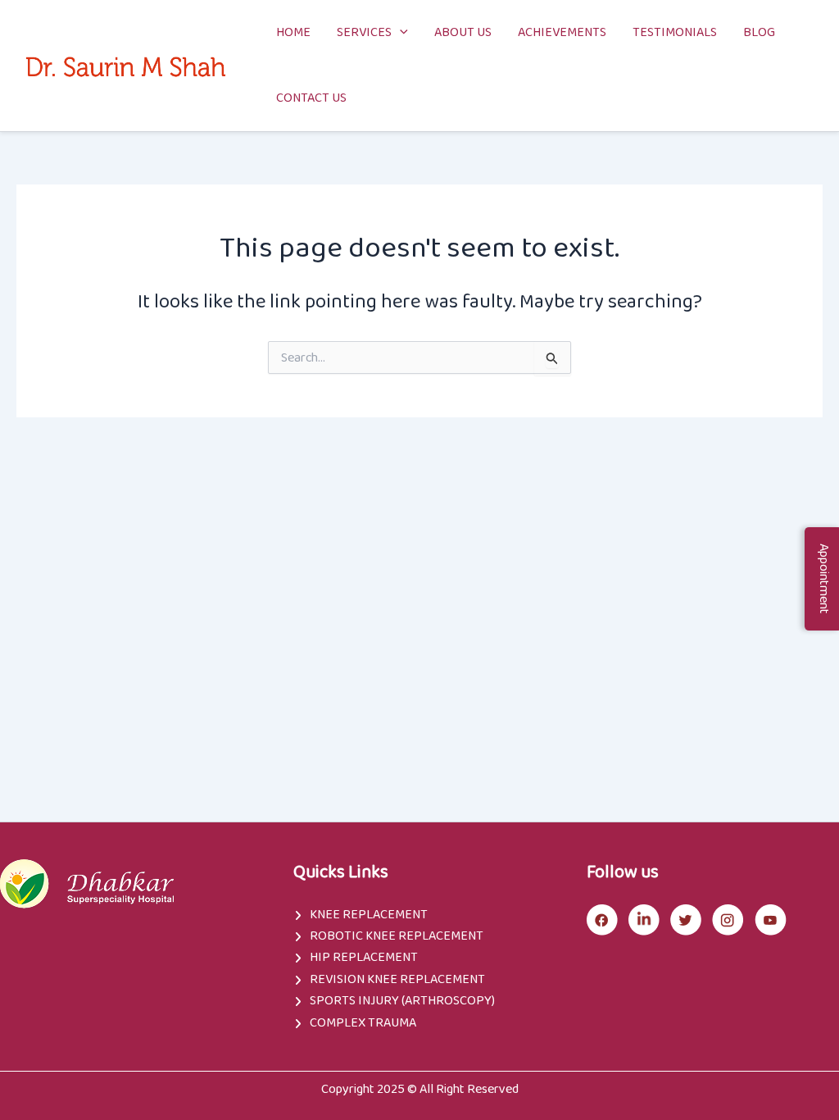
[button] (400, 33)
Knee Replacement (369, 914)
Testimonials (675, 32)
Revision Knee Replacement (397, 979)
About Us (463, 32)
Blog (759, 32)
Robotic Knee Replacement (396, 936)
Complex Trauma (363, 1023)
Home (293, 32)
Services (364, 32)
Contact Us (311, 98)
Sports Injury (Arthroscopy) (402, 1000)
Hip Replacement (364, 957)
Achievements (562, 32)
